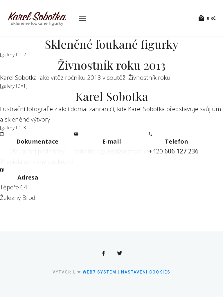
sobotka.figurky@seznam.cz (112, 151)
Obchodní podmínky (37, 151)
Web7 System (99, 272)
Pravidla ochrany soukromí (37, 161)
